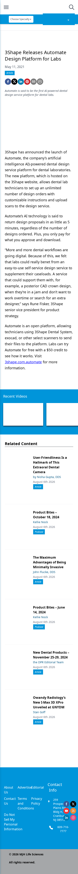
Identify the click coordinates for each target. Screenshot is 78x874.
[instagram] (73, 818)
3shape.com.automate (23, 362)
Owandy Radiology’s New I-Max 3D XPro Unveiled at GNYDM (49, 702)
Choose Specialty (19, 19)
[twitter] (14, 81)
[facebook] (8, 81)
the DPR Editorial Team (48, 662)
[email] (33, 81)
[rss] (73, 811)
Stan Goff (39, 712)
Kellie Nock (40, 522)
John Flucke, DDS (44, 572)
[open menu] (6, 7)
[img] (39, 7)
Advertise (25, 787)
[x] (73, 804)
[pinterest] (27, 81)
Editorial (37, 787)
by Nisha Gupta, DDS (47, 477)
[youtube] (66, 811)
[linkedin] (21, 81)
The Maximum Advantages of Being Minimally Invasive (49, 562)
